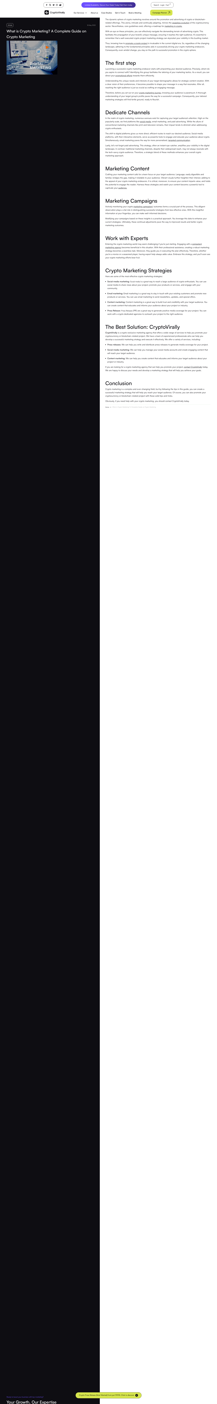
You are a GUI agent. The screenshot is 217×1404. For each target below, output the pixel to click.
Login (162, 5)
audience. (122, 188)
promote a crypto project (136, 43)
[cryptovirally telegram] (53, 5)
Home (107, 407)
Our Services (79, 13)
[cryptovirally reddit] (60, 5)
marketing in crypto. (173, 26)
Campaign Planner (160, 13)
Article (10, 25)
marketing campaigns (143, 206)
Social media (135, 281)
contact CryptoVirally (193, 367)
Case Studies (106, 13)
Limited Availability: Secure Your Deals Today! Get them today (108, 5)
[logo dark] (55, 12)
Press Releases (127, 311)
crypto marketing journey (150, 92)
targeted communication (179, 140)
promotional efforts (123, 75)
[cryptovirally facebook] (47, 5)
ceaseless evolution (180, 22)
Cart (168, 5)
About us (94, 13)
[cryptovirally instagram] (57, 5)
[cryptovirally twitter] (50, 5)
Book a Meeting (135, 13)
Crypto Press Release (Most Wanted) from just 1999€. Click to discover (106, 1395)
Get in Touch (120, 13)
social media (145, 121)
